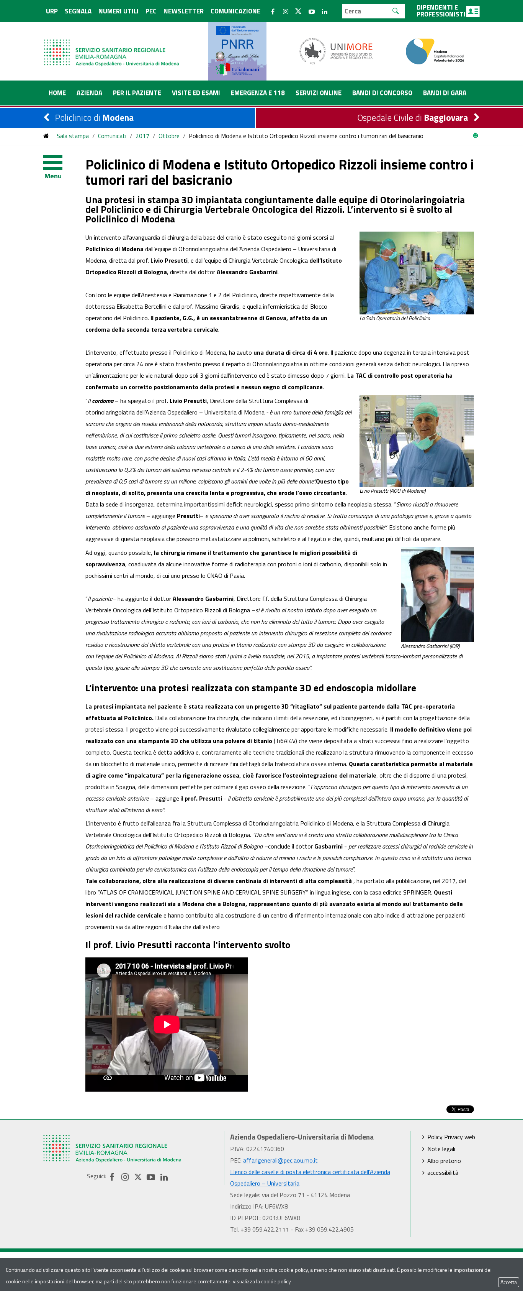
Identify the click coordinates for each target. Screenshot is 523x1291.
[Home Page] (112, 45)
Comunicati (112, 135)
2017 (142, 135)
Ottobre (169, 135)
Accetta (508, 1282)
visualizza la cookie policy (262, 1281)
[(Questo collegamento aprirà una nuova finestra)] (336, 50)
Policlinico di (94, 117)
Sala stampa (73, 135)
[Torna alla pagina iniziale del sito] (46, 135)
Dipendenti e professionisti (441, 11)
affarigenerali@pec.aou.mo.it (280, 1160)
